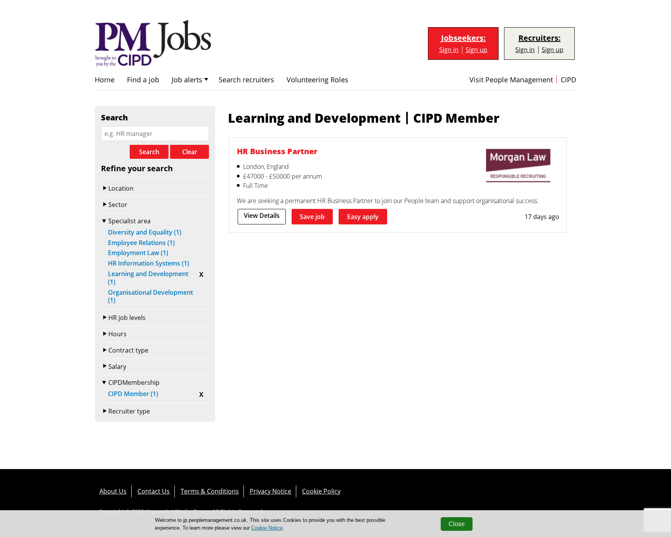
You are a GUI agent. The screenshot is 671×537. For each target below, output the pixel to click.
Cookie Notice (267, 528)
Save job (312, 216)
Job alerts (187, 79)
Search (149, 152)
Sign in (449, 50)
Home (105, 79)
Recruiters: (539, 38)
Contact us (153, 491)
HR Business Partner (277, 151)
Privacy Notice (270, 491)
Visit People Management (511, 79)
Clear (189, 152)
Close (456, 524)
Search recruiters (246, 79)
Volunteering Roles (317, 79)
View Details (262, 215)
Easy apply (363, 216)
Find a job (143, 79)
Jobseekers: (463, 38)
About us (113, 491)
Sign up (476, 50)
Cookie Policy (321, 491)
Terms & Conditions (210, 491)
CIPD (568, 79)
